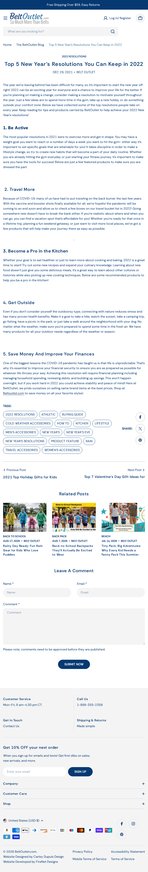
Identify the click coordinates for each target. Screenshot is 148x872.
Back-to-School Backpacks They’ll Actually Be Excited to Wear (72, 550)
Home (7, 45)
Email (82, 584)
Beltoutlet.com (13, 393)
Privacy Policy (82, 852)
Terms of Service (123, 859)
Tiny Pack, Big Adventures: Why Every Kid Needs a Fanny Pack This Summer (121, 550)
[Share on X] (140, 428)
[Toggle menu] (5, 18)
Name (8, 584)
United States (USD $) (23, 820)
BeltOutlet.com (25, 852)
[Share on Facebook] (140, 417)
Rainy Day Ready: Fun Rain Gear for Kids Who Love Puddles (23, 550)
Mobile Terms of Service (89, 859)
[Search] (112, 31)
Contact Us (11, 726)
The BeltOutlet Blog (30, 45)
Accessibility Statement (128, 852)
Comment (11, 604)
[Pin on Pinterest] (140, 440)
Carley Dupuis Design (49, 857)
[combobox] (60, 31)
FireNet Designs (47, 862)
